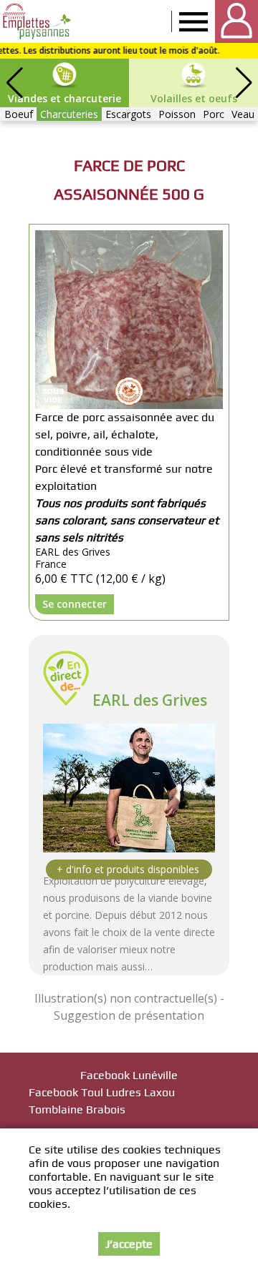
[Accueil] (37, 21)
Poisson (177, 114)
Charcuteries (69, 114)
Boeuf (18, 114)
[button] (243, 83)
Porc (213, 114)
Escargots (128, 114)
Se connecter (74, 604)
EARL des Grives (149, 700)
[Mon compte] (236, 21)
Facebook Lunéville (129, 1075)
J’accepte (129, 1244)
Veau (242, 114)
